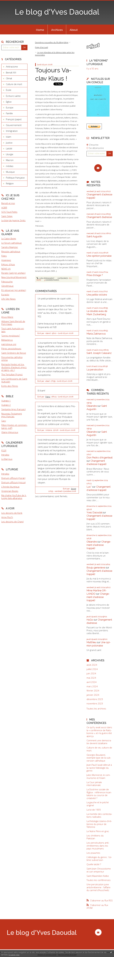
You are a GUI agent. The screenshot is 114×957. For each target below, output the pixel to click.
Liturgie (9, 154)
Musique (10, 171)
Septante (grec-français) (13, 409)
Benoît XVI (11, 72)
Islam (8, 136)
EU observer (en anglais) (13, 290)
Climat (9, 78)
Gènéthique (7, 285)
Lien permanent (46, 278)
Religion (10, 183)
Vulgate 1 (6, 400)
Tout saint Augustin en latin (12, 330)
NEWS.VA (6, 268)
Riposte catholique (10, 251)
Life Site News (8, 298)
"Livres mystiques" (10, 335)
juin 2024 (91, 673)
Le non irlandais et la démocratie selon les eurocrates (54, 53)
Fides (4, 255)
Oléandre (92, 405)
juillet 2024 (92, 669)
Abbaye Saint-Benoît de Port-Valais (13, 323)
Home (40, 29)
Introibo (5, 454)
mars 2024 (92, 686)
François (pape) (14, 119)
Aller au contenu (9, 2)
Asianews (6, 260)
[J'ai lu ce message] (111, 952)
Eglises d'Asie (8, 264)
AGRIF (4, 207)
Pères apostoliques (11, 348)
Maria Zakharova (96, 333)
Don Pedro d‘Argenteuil (99, 457)
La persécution (95, 369)
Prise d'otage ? (95, 275)
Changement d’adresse (99, 217)
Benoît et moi (8, 203)
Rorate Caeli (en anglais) (13, 272)
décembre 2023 (95, 699)
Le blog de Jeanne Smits (13, 220)
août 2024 (92, 664)
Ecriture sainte (13, 95)
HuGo (90, 619)
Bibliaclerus (7, 339)
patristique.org (8, 344)
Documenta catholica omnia (11, 359)
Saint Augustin (94, 236)
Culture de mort (14, 84)
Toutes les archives (96, 708)
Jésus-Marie (7, 316)
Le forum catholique (11, 242)
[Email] (98, 168)
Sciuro (73, 489)
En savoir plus (14, 954)
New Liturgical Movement (13, 277)
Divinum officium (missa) (13, 482)
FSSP (3, 450)
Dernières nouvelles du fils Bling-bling (51, 42)
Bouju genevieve (96, 567)
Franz (47, 397)
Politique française (15, 177)
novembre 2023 (95, 703)
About (74, 29)
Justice (9, 142)
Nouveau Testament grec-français (11, 415)
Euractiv (5, 294)
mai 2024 (91, 677)
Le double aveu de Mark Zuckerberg (97, 313)
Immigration (12, 130)
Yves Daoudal (94, 512)
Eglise (9, 101)
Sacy (3, 420)
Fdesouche (7, 281)
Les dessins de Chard (12, 521)
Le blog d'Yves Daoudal (57, 11)
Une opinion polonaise (99, 255)
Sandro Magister (9, 247)
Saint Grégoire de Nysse (13, 352)
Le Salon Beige (8, 238)
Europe (9, 107)
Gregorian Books (9, 491)
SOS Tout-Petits (9, 211)
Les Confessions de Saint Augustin (14, 380)
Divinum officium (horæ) (13, 478)
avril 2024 (91, 682)
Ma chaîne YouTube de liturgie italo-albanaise (13, 497)
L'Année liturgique (10, 486)
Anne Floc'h (7, 517)
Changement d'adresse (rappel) (96, 462)
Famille (9, 113)
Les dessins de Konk (11, 512)
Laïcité (9, 148)
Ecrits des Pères (9, 385)
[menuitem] (40, 29)
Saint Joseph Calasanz (99, 353)
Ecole (8, 89)
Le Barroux (6, 459)
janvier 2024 (93, 694)
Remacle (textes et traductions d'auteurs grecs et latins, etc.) (14, 367)
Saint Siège (6, 216)
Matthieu (91, 642)
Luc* (89, 486)
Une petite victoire (97, 294)
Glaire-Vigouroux (9, 432)
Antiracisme (12, 66)
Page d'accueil (41, 47)
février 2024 (93, 690)
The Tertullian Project (12, 374)
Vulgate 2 (6, 404)
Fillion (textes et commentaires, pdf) (14, 427)
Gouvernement (14, 125)
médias (9, 166)
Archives (57, 29)
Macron (10, 160)
